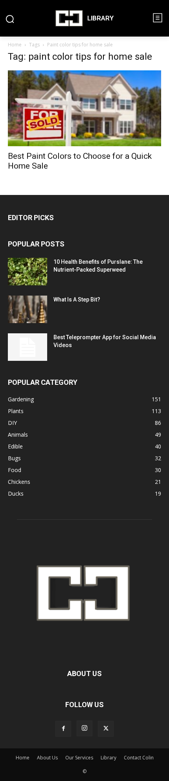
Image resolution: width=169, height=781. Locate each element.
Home (15, 44)
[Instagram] (84, 728)
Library (108, 757)
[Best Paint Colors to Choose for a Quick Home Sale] (84, 108)
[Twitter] (106, 729)
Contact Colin (139, 757)
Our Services (79, 757)
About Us (47, 757)
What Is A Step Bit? (76, 299)
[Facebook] (63, 729)
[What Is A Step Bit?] (27, 309)
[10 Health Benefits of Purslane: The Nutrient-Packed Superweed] (27, 271)
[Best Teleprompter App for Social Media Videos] (27, 347)
